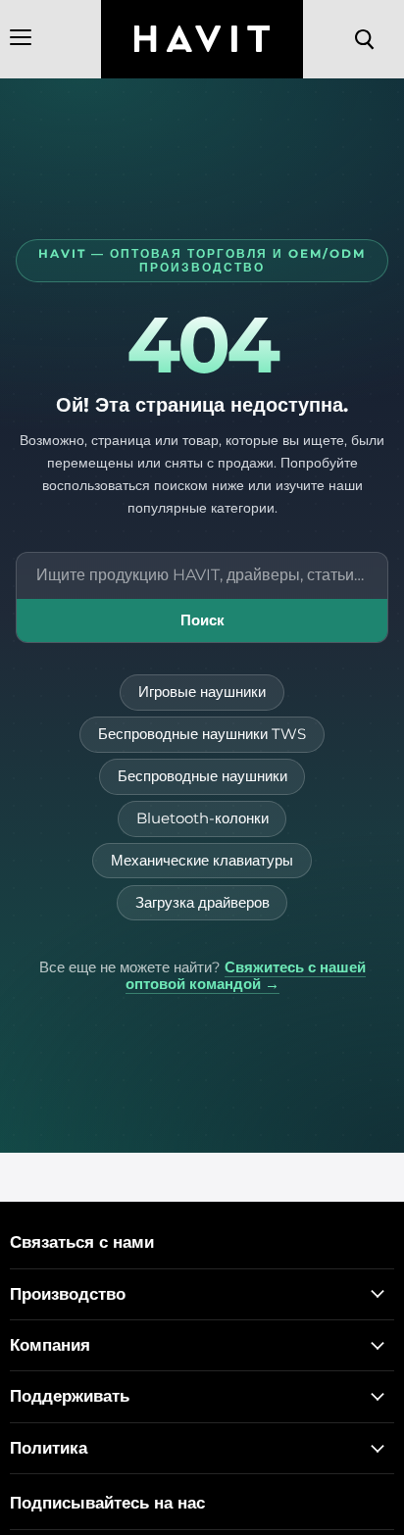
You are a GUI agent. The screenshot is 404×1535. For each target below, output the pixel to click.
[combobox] (202, 576)
